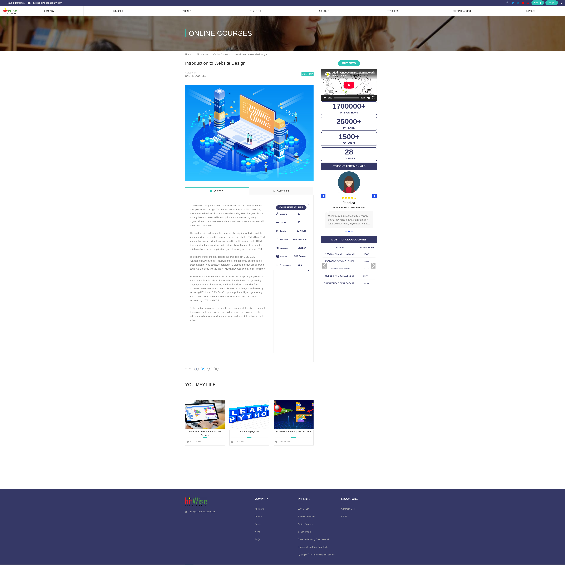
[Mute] (368, 97)
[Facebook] (196, 369)
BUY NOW (349, 63)
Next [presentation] (373, 265)
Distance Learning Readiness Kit (313, 539)
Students (255, 11)
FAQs (257, 539)
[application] (349, 85)
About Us (259, 509)
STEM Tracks (304, 531)
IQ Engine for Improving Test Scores (316, 554)
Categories (191, 72)
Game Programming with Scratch (293, 431)
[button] (374, 196)
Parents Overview (306, 516)
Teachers (392, 11)
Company (49, 11)
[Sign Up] (70, 3)
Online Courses (195, 76)
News (257, 531)
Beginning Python (249, 431)
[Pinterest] (209, 369)
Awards (258, 516)
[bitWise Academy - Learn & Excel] (7, 8)
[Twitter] (203, 369)
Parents (186, 11)
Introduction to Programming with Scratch (205, 433)
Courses (118, 11)
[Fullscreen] (373, 97)
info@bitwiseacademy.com (47, 2)
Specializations (462, 11)
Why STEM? (304, 509)
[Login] (67, 3)
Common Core (348, 509)
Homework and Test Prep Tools (313, 547)
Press (258, 524)
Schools (324, 11)
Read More (205, 414)
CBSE (344, 516)
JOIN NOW (307, 74)
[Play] (324, 97)
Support (530, 11)
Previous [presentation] (324, 265)
